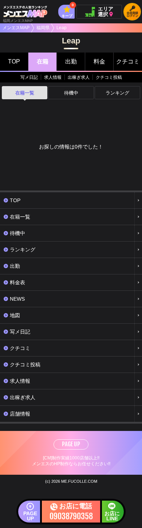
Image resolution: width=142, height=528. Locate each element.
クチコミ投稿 (109, 77)
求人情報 (53, 77)
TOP (14, 61)
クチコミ (127, 61)
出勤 (71, 61)
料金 (99, 61)
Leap (61, 27)
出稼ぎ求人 (79, 77)
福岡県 (43, 27)
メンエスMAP (16, 27)
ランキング (117, 93)
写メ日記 (29, 77)
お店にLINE (112, 515)
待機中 (71, 93)
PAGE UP (71, 444)
